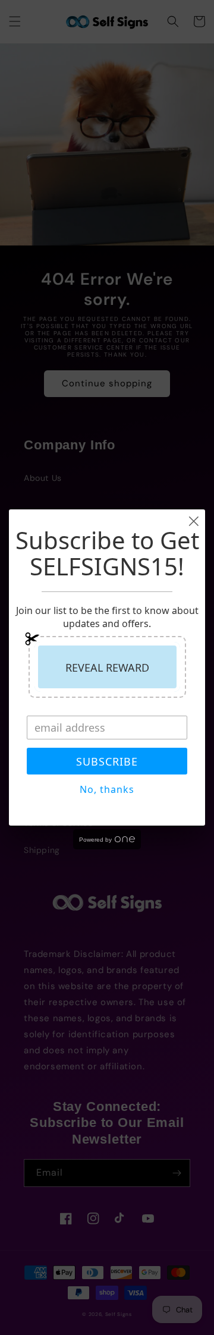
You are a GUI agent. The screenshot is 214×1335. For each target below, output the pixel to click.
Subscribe (107, 761)
